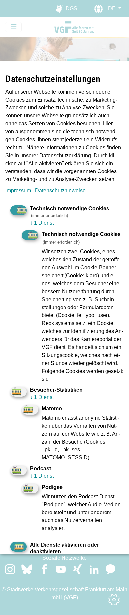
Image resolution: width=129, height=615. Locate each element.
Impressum (18, 190)
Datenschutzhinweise (60, 190)
